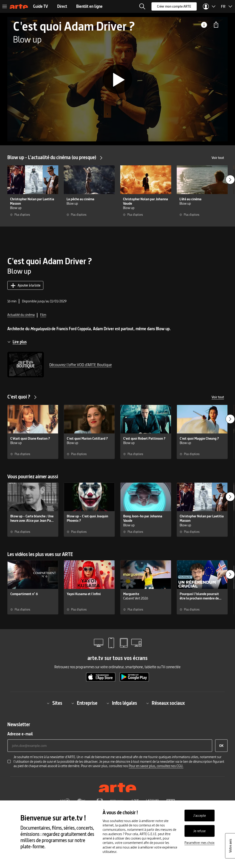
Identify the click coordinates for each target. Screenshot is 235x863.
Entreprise (87, 703)
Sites (57, 703)
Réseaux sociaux (168, 703)
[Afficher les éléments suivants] (230, 179)
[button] (142, 6)
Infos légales (124, 703)
